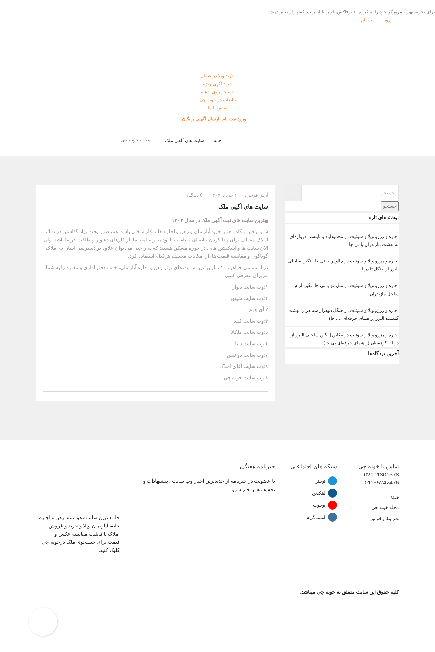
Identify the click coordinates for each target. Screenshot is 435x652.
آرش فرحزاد (256, 195)
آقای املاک (230, 366)
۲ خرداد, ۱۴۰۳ (223, 195)
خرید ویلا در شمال (217, 76)
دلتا (238, 343)
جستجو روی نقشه (217, 92)
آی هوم (256, 309)
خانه (218, 140)
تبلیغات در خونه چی (217, 99)
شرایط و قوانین (384, 518)
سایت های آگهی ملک (184, 140)
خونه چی (233, 377)
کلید (238, 321)
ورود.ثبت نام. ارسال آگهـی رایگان (215, 118)
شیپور (236, 298)
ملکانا (236, 332)
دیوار (237, 287)
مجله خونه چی (385, 507)
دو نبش (234, 355)
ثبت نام (368, 20)
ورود (389, 20)
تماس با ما (217, 107)
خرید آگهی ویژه (217, 84)
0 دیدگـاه (194, 195)
